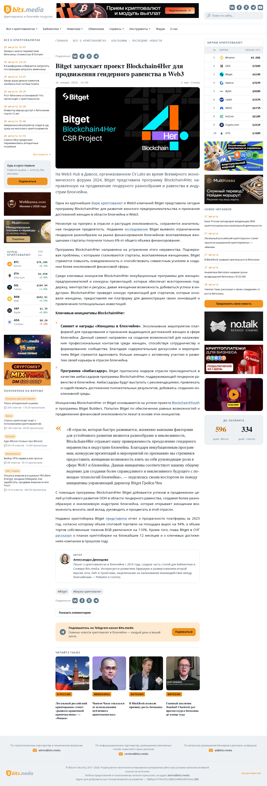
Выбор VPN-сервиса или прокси (23, 458)
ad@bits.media (223, 750)
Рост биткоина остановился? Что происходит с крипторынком (23, 97)
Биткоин (137, 694)
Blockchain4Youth (186, 402)
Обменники (96, 29)
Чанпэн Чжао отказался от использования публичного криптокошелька (108, 708)
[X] (246, 7)
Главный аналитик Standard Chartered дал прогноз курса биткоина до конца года (182, 708)
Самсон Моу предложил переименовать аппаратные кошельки (21, 143)
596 (220, 429)
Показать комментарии (75, 612)
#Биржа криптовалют (87, 591)
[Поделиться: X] (89, 56)
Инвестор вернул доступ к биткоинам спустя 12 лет (26, 112)
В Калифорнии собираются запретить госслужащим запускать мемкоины (26, 67)
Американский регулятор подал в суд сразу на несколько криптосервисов (26, 127)
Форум (160, 29)
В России (64, 694)
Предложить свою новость (234, 303)
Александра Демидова (90, 559)
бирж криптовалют (107, 203)
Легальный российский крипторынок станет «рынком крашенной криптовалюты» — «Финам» (71, 710)
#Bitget (62, 591)
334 (246, 429)
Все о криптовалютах (22, 29)
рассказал (64, 535)
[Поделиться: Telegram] (96, 56)
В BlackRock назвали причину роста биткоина (145, 705)
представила (116, 518)
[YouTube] (260, 7)
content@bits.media (136, 754)
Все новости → (42, 154)
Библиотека (52, 29)
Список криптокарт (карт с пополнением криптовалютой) (22, 422)
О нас (174, 29)
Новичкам (75, 29)
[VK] (232, 7)
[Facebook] (239, 7)
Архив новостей (251, 773)
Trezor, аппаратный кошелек (21, 403)
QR (196, 779)
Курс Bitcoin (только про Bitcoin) (23, 441)
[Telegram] (253, 7)
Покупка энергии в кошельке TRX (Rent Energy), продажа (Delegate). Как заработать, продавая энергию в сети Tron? (27, 480)
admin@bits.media (49, 750)
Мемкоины (102, 694)
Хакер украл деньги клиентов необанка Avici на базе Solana (21, 82)
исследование (136, 229)
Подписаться (27, 181)
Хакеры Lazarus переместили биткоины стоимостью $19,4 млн (23, 53)
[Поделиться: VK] (75, 56)
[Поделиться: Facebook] (82, 56)
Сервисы (116, 29)
